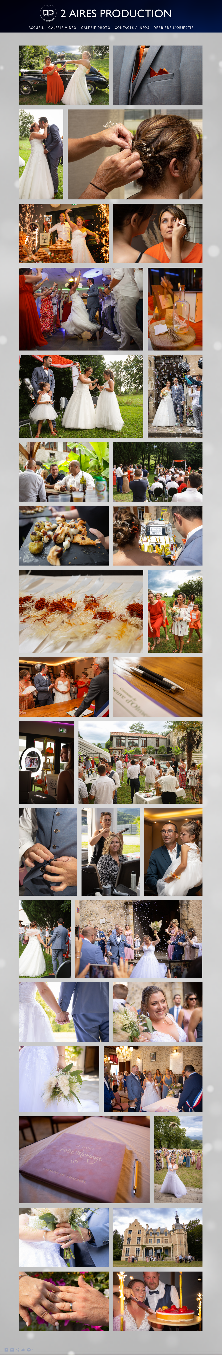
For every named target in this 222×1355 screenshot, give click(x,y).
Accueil (36, 28)
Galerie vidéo (62, 28)
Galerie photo (96, 28)
